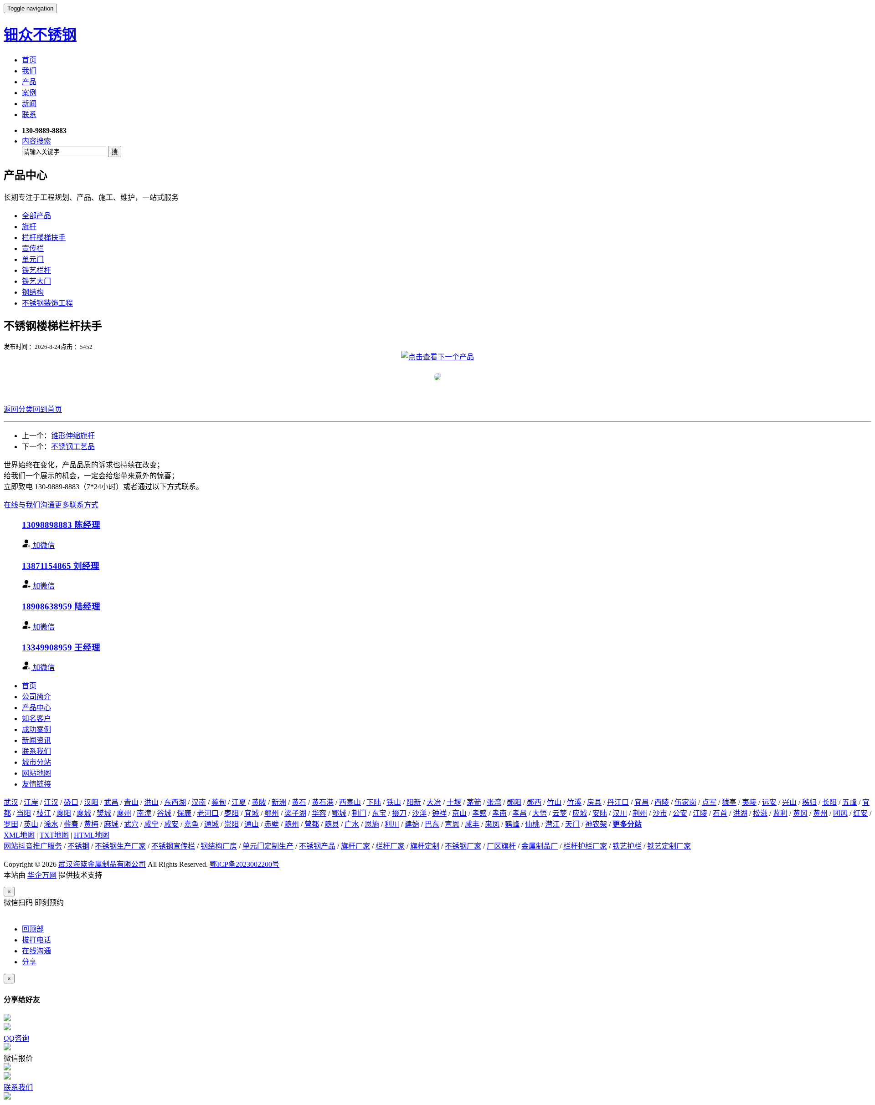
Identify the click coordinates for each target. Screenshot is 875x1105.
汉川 (619, 813)
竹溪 (574, 802)
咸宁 (151, 824)
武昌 (111, 802)
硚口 (71, 802)
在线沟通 (36, 951)
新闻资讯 (36, 740)
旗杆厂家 (355, 846)
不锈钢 (78, 846)
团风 (840, 813)
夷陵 (749, 802)
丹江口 (618, 802)
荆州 (640, 813)
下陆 (373, 802)
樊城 (104, 813)
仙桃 (532, 824)
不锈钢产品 (317, 846)
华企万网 (42, 875)
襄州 (124, 813)
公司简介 (36, 697)
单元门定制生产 (267, 846)
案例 (29, 93)
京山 (459, 813)
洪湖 (740, 813)
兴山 (789, 802)
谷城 (164, 813)
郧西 (534, 802)
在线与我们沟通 (29, 505)
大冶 (434, 802)
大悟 (539, 813)
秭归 (809, 802)
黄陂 (259, 802)
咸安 (171, 824)
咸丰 (472, 824)
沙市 (660, 813)
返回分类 (18, 409)
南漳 (144, 813)
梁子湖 (295, 813)
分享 (29, 962)
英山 (31, 824)
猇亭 (729, 802)
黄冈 (800, 813)
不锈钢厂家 (463, 846)
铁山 (393, 802)
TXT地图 (54, 835)
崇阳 (231, 824)
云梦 (559, 813)
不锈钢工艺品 (73, 446)
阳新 (414, 802)
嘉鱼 (191, 824)
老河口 (208, 813)
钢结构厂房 (219, 846)
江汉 (51, 802)
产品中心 (36, 707)
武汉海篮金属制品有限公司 (102, 864)
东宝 (379, 813)
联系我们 (36, 751)
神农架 (596, 824)
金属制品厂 (539, 846)
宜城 (251, 813)
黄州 (820, 813)
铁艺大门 (36, 281)
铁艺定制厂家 (669, 846)
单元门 (33, 259)
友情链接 (36, 784)
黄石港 (323, 802)
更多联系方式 (76, 505)
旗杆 (29, 226)
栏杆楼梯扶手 (44, 237)
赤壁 (271, 824)
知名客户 (36, 718)
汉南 (198, 802)
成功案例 (36, 729)
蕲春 (71, 824)
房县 (594, 802)
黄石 (299, 802)
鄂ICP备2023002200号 (244, 864)
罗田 (11, 824)
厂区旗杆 (501, 846)
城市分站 (36, 762)
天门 (572, 824)
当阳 (23, 813)
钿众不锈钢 (40, 34)
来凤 (492, 824)
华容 (319, 813)
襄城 (84, 813)
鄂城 (339, 813)
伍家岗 (685, 802)
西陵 (661, 802)
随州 (291, 824)
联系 (29, 114)
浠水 (51, 824)
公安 (680, 813)
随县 (331, 824)
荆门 (359, 813)
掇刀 (399, 813)
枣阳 (231, 813)
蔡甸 (218, 802)
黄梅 (91, 824)
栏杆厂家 (390, 846)
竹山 (554, 802)
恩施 (372, 824)
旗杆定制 (424, 846)
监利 (780, 813)
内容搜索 (36, 141)
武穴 (131, 824)
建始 (412, 824)
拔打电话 (36, 940)
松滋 (760, 813)
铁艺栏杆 (36, 270)
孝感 (479, 813)
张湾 (494, 802)
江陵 (700, 813)
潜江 (552, 824)
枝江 (43, 813)
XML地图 (19, 835)
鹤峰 (512, 824)
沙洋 (419, 813)
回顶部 (33, 929)
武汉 (11, 802)
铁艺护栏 (627, 846)
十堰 (454, 802)
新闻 (29, 103)
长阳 (829, 802)
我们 (29, 71)
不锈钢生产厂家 (120, 846)
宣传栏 (33, 248)
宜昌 (641, 802)
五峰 (849, 802)
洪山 (151, 802)
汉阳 (91, 802)
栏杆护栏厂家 (585, 846)
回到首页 (47, 409)
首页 (29, 60)
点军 (709, 802)
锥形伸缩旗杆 (73, 436)
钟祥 (439, 813)
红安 (860, 813)
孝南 (499, 813)
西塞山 (350, 802)
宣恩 (452, 824)
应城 (579, 813)
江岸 (31, 802)
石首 (720, 813)
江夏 (239, 802)
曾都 (311, 824)
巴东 (432, 824)
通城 (211, 824)
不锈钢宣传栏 (173, 846)
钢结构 (33, 292)
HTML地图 (91, 835)
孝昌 (519, 813)
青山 (131, 802)
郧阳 (514, 802)
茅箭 (474, 802)
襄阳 (64, 813)
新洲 (279, 802)
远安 (769, 802)
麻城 (111, 824)
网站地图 (36, 773)
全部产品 (36, 216)
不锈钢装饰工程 (47, 303)
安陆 (599, 813)
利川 (392, 824)
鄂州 (271, 813)
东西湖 (175, 802)
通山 (251, 824)
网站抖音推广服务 (33, 846)
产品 (29, 82)
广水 (352, 824)
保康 (184, 813)
